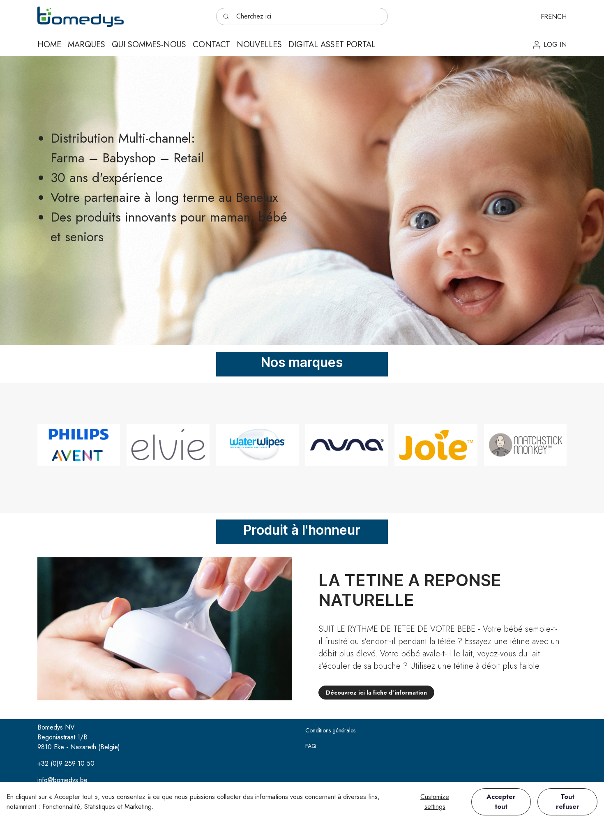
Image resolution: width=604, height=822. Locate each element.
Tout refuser (567, 801)
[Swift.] (80, 17)
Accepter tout (501, 801)
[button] (553, 16)
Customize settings (434, 801)
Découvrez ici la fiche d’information (376, 692)
